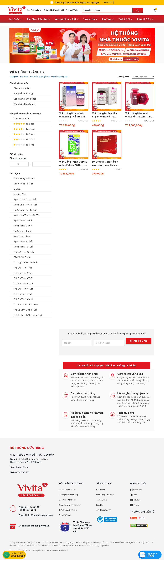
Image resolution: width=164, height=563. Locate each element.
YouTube (137, 500)
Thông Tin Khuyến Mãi (54, 10)
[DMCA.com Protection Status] (139, 525)
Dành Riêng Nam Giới (24, 178)
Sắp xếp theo (123, 77)
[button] (16, 19)
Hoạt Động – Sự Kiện (105, 495)
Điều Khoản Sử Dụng (68, 510)
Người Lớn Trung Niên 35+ (27, 215)
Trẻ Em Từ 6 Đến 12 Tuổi (26, 304)
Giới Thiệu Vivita (34, 10)
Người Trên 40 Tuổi (23, 246)
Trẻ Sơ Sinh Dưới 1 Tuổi (25, 309)
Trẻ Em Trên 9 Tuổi (23, 288)
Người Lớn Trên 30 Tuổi (25, 210)
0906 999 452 (22, 472)
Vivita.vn (29, 551)
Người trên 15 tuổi (22, 236)
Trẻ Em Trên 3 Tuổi (23, 278)
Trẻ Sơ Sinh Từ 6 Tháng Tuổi (28, 315)
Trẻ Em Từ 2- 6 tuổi (23, 299)
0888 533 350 (27, 510)
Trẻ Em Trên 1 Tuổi (23, 267)
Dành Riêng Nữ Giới (23, 183)
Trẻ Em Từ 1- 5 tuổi (23, 294)
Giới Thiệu (100, 489)
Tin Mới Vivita (72, 10)
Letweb (64, 551)
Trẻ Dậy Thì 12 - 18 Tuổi (25, 262)
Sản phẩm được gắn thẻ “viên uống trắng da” (49, 76)
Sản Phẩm (24, 76)
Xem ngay (107, 2)
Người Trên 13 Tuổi (23, 225)
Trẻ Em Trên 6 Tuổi (23, 283)
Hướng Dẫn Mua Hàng (68, 495)
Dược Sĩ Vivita (65, 515)
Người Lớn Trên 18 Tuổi (25, 204)
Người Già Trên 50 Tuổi (25, 199)
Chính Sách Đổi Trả (67, 489)
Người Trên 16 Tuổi (23, 241)
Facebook (137, 489)
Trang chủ (14, 76)
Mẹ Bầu (17, 189)
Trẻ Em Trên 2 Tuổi (23, 273)
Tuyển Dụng (101, 500)
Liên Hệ (99, 505)
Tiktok (136, 505)
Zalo (135, 495)
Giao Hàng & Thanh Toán (69, 505)
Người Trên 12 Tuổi (23, 220)
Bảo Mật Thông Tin (67, 500)
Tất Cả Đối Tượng (22, 257)
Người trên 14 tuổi (22, 231)
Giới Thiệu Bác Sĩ (103, 510)
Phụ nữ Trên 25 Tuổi (24, 252)
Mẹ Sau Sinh (20, 194)
